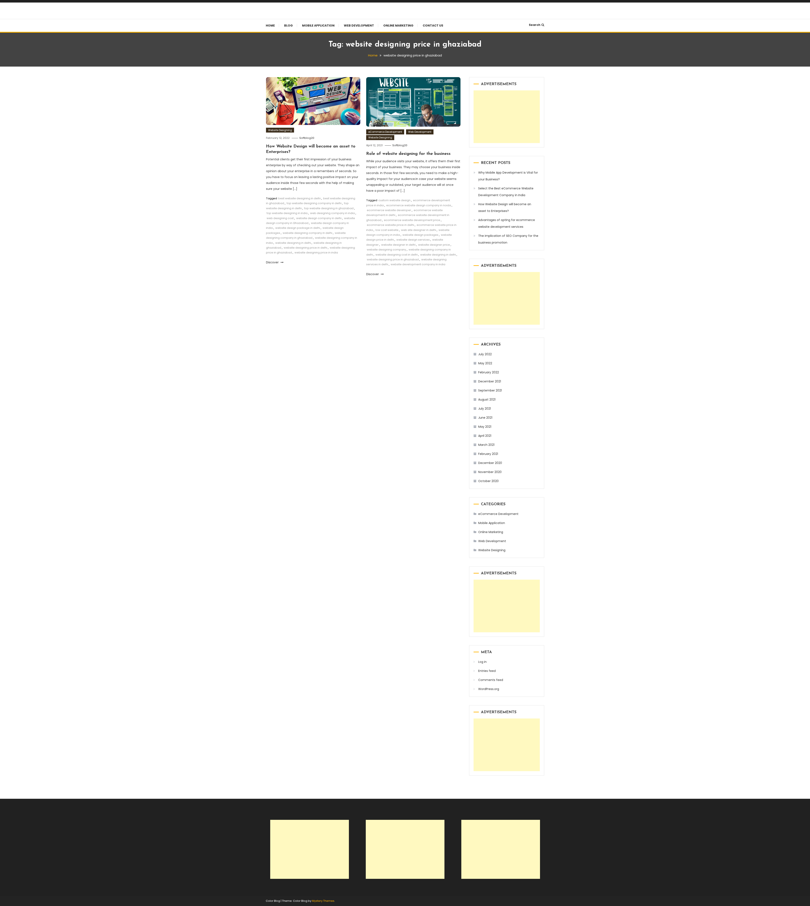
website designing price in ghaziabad (393, 259)
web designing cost (280, 218)
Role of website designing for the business (408, 154)
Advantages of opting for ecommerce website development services (506, 223)
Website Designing (280, 130)
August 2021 (486, 399)
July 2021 (484, 408)
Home (270, 25)
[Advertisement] (507, 116)
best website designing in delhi (299, 198)
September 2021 (490, 390)
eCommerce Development (385, 132)
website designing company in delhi (307, 233)
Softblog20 (306, 138)
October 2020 (488, 481)
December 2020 (490, 463)
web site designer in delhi (418, 230)
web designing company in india (332, 213)
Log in (482, 662)
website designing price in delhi (305, 248)
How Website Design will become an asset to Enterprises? (504, 207)
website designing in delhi (293, 243)
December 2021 (489, 381)
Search (534, 25)
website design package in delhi (297, 228)
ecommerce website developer (389, 210)
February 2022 (488, 372)
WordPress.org (488, 689)
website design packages (420, 235)
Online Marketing (398, 25)
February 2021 (488, 454)
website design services (413, 240)
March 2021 (486, 445)
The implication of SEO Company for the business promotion (508, 239)
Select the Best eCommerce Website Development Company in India (505, 191)
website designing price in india (316, 253)
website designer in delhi (398, 245)
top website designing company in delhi (314, 203)
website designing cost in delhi (396, 255)
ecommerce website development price (412, 220)
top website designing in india (287, 213)
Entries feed (487, 671)
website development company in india (418, 264)
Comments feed (490, 680)
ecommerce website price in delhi (390, 225)
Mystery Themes (323, 901)
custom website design (394, 200)
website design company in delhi (319, 218)
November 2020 (490, 472)
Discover (272, 262)
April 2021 (484, 436)
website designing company (386, 250)
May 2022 (485, 363)
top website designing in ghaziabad (329, 208)
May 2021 (484, 427)
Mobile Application (318, 25)
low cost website (386, 230)
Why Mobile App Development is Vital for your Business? (508, 175)
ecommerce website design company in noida (418, 205)
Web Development (359, 25)
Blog (288, 25)
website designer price (434, 245)
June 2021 (485, 417)
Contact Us (433, 25)
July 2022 (485, 354)
